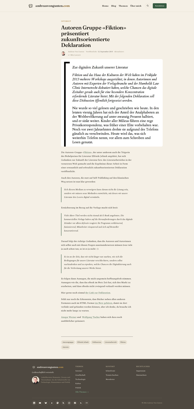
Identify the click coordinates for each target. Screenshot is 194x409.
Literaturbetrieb (111, 342)
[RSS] (81, 403)
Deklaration (96, 342)
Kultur (78, 383)
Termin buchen (112, 375)
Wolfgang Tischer (91, 317)
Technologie (80, 379)
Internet (66, 21)
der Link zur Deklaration (97, 292)
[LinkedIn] (34, 403)
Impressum (140, 370)
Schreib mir (110, 370)
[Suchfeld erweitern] (147, 5)
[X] (63, 403)
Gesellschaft (80, 375)
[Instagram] (69, 403)
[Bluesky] (46, 403)
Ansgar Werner (68, 317)
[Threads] (51, 403)
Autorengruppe (68, 342)
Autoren (65, 347)
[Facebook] (75, 403)
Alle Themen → (82, 392)
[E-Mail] (86, 403)
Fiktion (87, 152)
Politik (78, 387)
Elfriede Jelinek (83, 342)
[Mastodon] (57, 403)
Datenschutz (141, 375)
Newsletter (159, 6)
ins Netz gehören (103, 303)
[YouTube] (40, 403)
